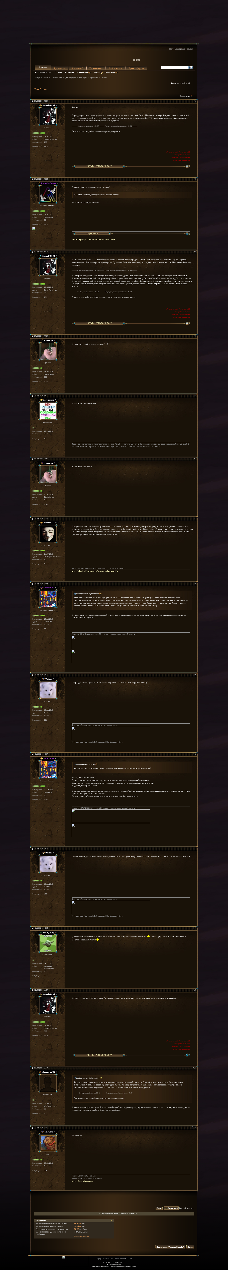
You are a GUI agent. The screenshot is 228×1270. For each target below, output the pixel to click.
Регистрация (180, 49)
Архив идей (94, 78)
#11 (194, 849)
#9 (195, 675)
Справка (58, 72)
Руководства (59, 68)
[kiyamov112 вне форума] (47, 534)
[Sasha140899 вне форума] (47, 116)
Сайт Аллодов (115, 68)
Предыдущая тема (109, 1213)
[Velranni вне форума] (47, 1143)
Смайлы (77, 1226)
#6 (195, 459)
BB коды (78, 1224)
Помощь (190, 49)
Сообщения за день (43, 72)
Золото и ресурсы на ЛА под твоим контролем (93, 240)
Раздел (96, 72)
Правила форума (136, 68)
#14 (194, 1068)
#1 (195, 101)
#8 (195, 584)
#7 (195, 519)
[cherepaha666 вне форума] (47, 1083)
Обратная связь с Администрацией (64, 78)
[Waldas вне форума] (47, 690)
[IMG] (76, 1229)
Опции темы (185, 96)
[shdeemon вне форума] (47, 351)
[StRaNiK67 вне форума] (47, 599)
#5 (195, 396)
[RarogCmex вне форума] (47, 411)
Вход (171, 49)
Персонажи (92, 233)
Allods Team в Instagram (82, 1181)
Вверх (159, 1208)
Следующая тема (127, 1213)
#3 (195, 252)
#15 (194, 1128)
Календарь (69, 72)
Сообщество (82, 72)
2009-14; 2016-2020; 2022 (99, 166)
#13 (194, 990)
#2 (195, 179)
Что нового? (77, 68)
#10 (194, 754)
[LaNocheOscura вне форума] (47, 194)
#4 (195, 336)
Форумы (43, 67)
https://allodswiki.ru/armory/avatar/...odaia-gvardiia (95, 571)
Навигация (110, 72)
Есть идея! (83, 78)
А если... (43, 89)
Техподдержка (95, 68)
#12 (194, 928)
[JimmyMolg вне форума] (47, 943)
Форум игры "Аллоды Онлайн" (170, 1247)
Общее (46, 78)
